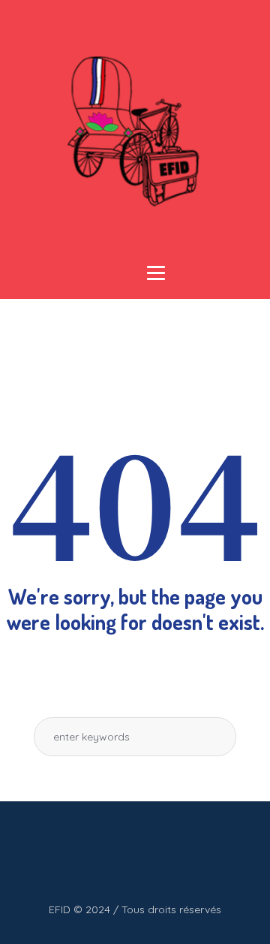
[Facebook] (88, 857)
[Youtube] (118, 857)
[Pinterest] (178, 857)
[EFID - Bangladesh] (135, 131)
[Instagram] (148, 857)
